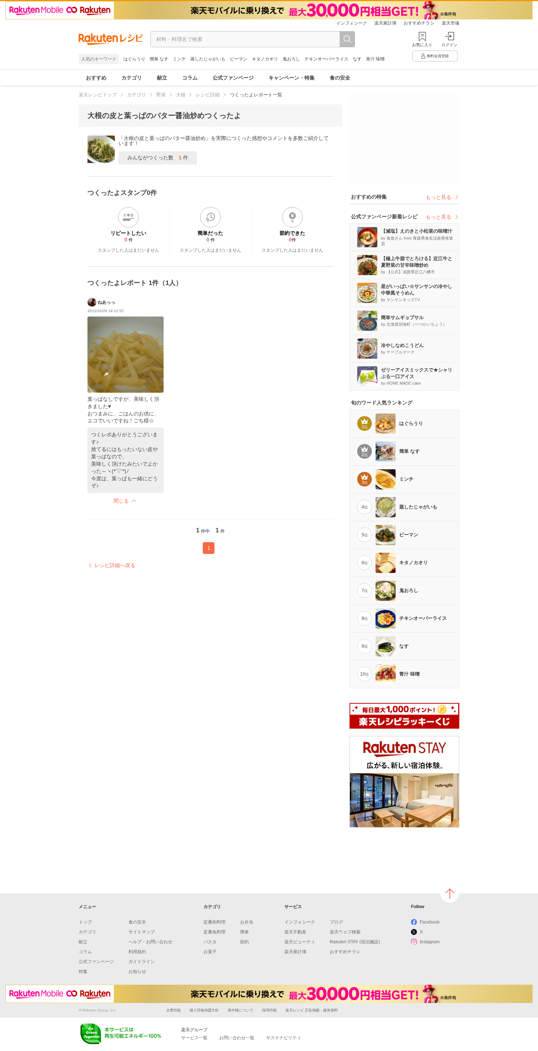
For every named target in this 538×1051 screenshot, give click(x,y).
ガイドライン (141, 961)
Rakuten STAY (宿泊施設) (355, 941)
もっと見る (438, 197)
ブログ (336, 922)
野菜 (161, 94)
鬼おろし (291, 59)
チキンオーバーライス (326, 59)
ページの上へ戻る (449, 893)
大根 (181, 94)
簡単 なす (159, 59)
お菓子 (210, 951)
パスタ (210, 941)
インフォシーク (351, 23)
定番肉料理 (214, 922)
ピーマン (238, 59)
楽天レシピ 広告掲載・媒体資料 (311, 1010)
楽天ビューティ (299, 941)
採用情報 (269, 1010)
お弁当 (246, 922)
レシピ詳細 (208, 94)
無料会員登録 (438, 56)
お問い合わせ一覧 (236, 1037)
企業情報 (173, 1010)
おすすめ (96, 78)
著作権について (240, 1010)
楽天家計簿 (385, 23)
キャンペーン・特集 (292, 78)
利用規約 (137, 951)
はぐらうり (134, 59)
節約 (244, 941)
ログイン (449, 44)
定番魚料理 (214, 932)
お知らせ (137, 971)
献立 (162, 78)
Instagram (430, 941)
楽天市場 (450, 23)
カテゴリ (132, 78)
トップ (85, 922)
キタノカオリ (265, 59)
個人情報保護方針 (204, 1010)
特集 (83, 971)
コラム (190, 78)
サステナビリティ (283, 1037)
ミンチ (179, 59)
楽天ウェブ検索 (345, 932)
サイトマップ (141, 932)
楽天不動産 (295, 932)
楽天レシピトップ (98, 94)
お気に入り (422, 44)
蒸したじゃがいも (207, 59)
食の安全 (340, 78)
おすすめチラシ (419, 23)
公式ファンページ (233, 78)
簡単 (244, 932)
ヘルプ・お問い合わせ (150, 941)
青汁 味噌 (375, 59)
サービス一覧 (194, 1037)
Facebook (430, 922)
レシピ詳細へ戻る (114, 565)
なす (357, 59)
